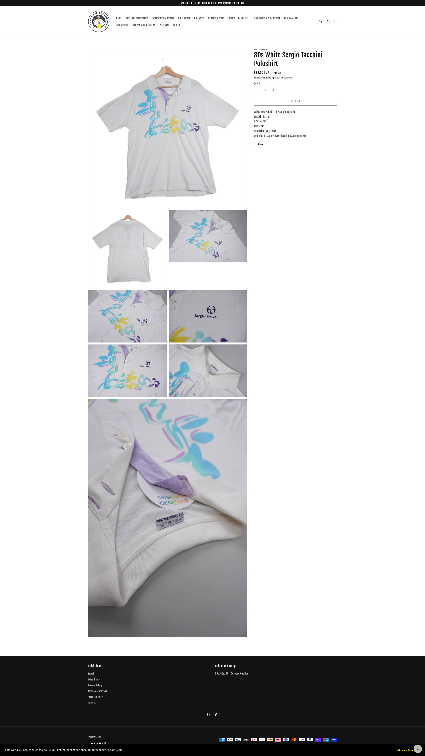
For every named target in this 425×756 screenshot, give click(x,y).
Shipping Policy (96, 697)
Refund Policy (95, 679)
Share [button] (260, 144)
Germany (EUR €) (98, 743)
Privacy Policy (95, 685)
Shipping (270, 77)
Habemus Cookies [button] (407, 750)
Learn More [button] (115, 750)
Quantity (257, 83)
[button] (320, 21)
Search (91, 673)
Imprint (92, 702)
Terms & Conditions (97, 691)
